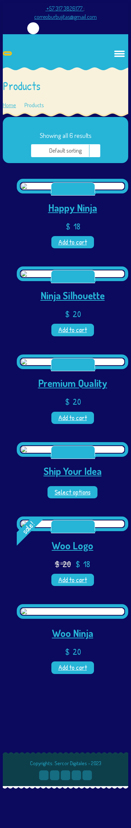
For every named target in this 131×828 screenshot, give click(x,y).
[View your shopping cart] (33, 28)
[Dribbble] (65, 775)
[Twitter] (44, 775)
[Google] (76, 775)
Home (9, 105)
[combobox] (66, 150)
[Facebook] (54, 775)
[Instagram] (87, 775)
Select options (72, 492)
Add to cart (72, 242)
